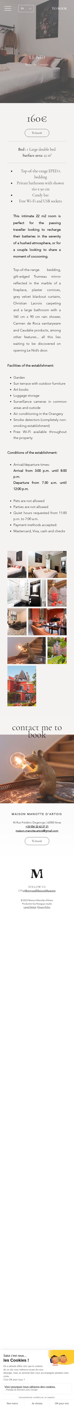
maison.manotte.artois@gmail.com (37, 830)
